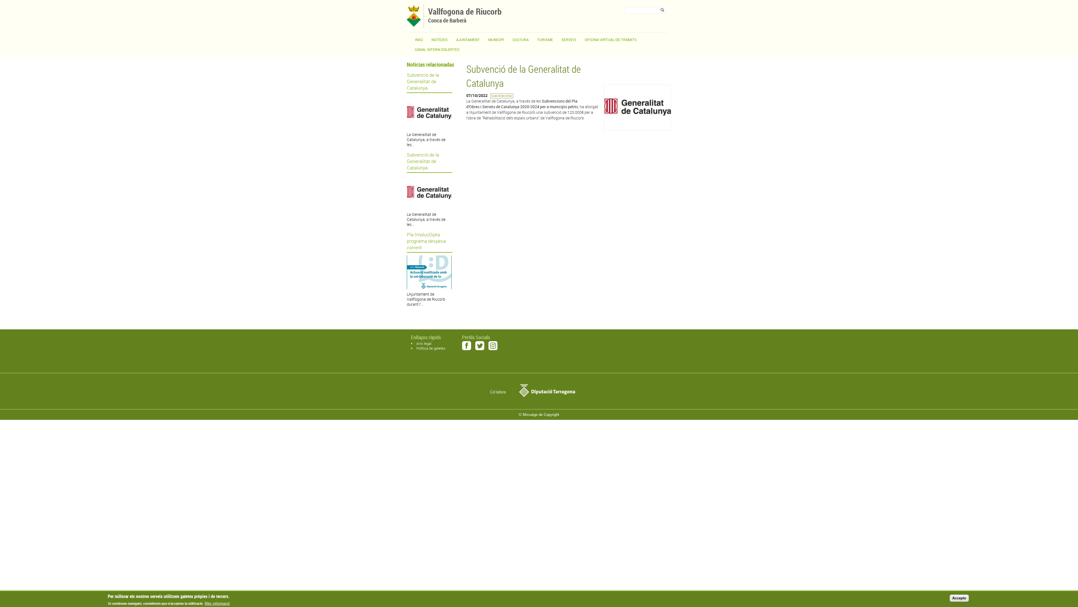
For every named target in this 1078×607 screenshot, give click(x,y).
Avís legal (423, 343)
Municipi (496, 39)
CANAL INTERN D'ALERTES (437, 49)
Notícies (439, 39)
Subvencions (501, 96)
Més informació (217, 603)
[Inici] (414, 25)
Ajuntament (468, 39)
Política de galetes (431, 348)
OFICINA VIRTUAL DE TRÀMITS (611, 39)
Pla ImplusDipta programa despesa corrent (426, 241)
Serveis (568, 39)
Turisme (545, 39)
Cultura (521, 39)
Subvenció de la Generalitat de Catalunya (423, 81)
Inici (419, 39)
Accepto (959, 598)
